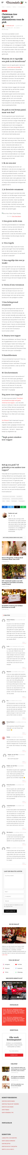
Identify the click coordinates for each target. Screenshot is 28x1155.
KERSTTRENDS (5, 1109)
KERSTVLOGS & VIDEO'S (8, 1149)
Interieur (4, 10)
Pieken (8, 501)
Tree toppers (21, 501)
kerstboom (19, 496)
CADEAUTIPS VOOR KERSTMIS (9, 1138)
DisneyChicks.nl (10, 722)
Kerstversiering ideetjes (16, 498)
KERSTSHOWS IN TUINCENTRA (9, 1146)
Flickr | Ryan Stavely (16, 216)
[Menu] (2, 2)
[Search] (26, 2)
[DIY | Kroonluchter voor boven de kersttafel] (6, 1085)
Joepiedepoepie (11, 805)
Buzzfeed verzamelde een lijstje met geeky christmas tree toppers (12, 401)
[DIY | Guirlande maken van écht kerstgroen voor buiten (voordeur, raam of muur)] (14, 571)
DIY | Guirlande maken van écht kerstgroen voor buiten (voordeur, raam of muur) (12, 582)
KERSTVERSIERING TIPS (7, 1112)
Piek (4, 501)
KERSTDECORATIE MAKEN (8, 1101)
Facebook (12, 529)
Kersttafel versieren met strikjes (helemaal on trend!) (12, 606)
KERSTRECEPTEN (6, 1143)
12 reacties (17, 27)
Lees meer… (5, 954)
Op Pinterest (5, 420)
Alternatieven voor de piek (9, 496)
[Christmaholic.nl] (15, 2)
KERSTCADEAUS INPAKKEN (8, 1140)
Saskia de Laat (10, 25)
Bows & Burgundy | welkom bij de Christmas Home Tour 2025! (12, 558)
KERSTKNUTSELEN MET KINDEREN (10, 1104)
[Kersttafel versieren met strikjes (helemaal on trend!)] (14, 596)
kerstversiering (6, 498)
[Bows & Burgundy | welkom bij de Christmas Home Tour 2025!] (14, 548)
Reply (23, 642)
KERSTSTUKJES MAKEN (7, 1106)
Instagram (21, 527)
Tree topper (14, 501)
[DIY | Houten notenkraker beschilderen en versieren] (6, 1078)
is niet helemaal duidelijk (13, 67)
